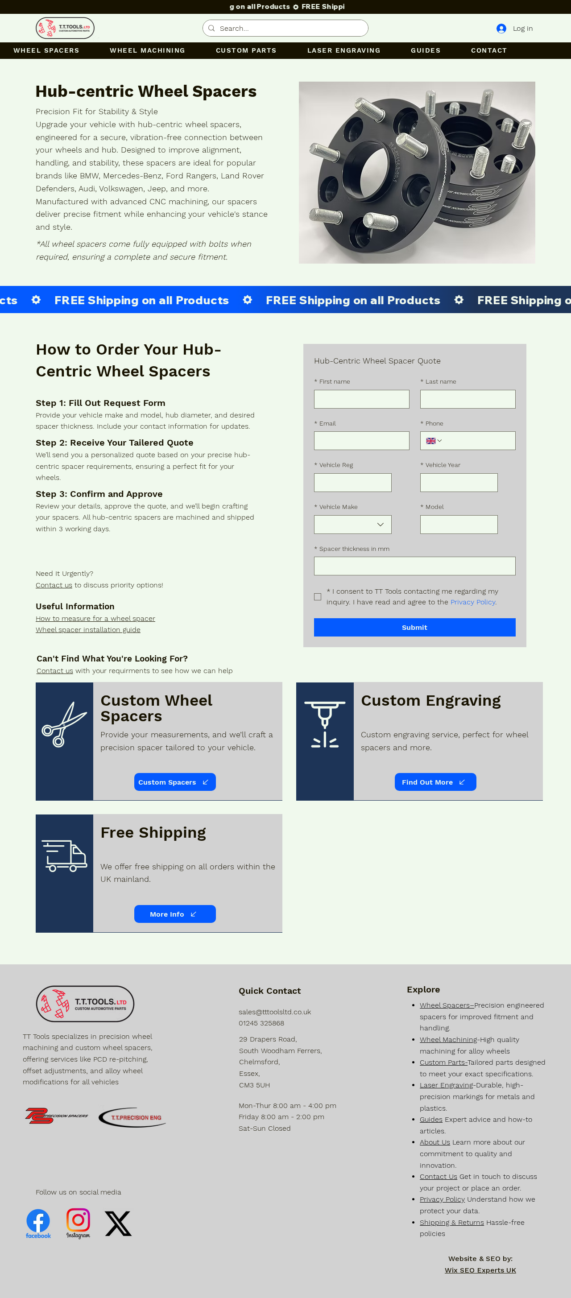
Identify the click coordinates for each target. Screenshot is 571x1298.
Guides (431, 1119)
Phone (431, 423)
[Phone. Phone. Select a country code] (434, 440)
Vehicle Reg (333, 464)
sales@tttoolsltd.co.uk (275, 1012)
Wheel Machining (448, 1039)
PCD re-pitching (119, 1059)
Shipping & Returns (452, 1222)
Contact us (54, 585)
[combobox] (353, 524)
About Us (435, 1142)
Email (325, 423)
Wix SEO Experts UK (480, 1270)
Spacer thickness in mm (351, 548)
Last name (438, 381)
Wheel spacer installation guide (88, 629)
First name (332, 381)
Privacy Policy (442, 1199)
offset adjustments (54, 1071)
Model (432, 506)
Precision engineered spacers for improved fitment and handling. (482, 1016)
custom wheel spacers (113, 1047)
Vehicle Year (440, 464)
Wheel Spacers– (447, 1005)
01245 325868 (261, 1023)
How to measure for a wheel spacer (95, 618)
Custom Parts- (444, 1062)
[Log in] (500, 29)
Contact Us (438, 1176)
